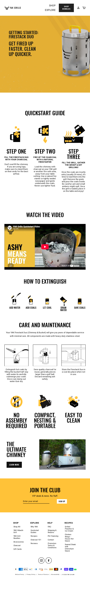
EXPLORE (50, 10)
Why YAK (34, 527)
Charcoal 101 (36, 540)
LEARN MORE (14, 464)
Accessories (19, 542)
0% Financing (53, 536)
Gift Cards (18, 549)
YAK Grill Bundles (17, 537)
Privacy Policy (31, 574)
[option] (45, 54)
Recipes (34, 536)
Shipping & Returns (52, 531)
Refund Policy (19, 574)
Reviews (34, 543)
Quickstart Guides (35, 531)
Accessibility (55, 574)
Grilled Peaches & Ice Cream (69, 529)
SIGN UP (62, 501)
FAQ (49, 527)
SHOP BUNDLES (66, 7)
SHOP (52, 5)
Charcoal (17, 545)
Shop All (17, 527)
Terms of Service (43, 574)
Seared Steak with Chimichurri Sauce (70, 547)
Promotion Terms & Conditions (52, 545)
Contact (51, 540)
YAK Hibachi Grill (18, 531)
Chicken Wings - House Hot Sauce (69, 537)
